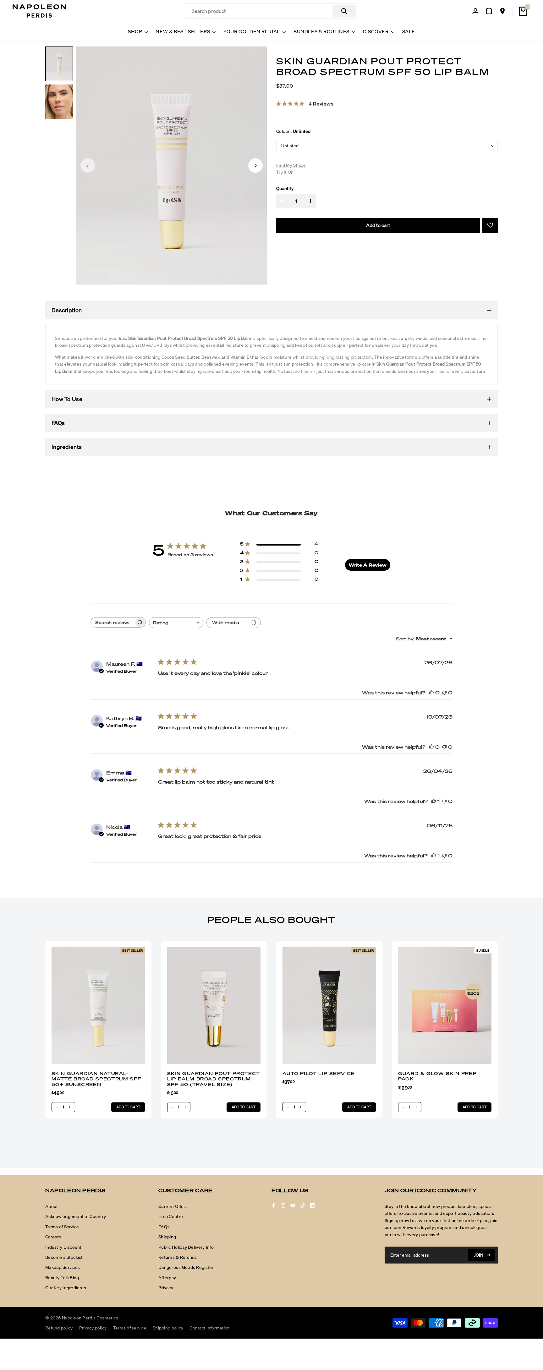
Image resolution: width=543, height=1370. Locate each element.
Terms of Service (62, 1226)
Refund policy (59, 1327)
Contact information (209, 1327)
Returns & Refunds (177, 1257)
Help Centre (170, 1216)
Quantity (284, 188)
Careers (53, 1236)
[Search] (344, 11)
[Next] (255, 165)
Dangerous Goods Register (186, 1267)
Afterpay (167, 1277)
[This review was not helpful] (444, 692)
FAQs (163, 1226)
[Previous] (87, 165)
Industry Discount (63, 1247)
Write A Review (368, 565)
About (51, 1206)
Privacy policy (93, 1327)
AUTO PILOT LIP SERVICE (318, 1073)
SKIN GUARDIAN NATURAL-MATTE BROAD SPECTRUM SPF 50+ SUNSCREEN (97, 1078)
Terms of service (129, 1327)
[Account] (475, 11)
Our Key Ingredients (65, 1287)
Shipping (167, 1236)
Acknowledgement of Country (75, 1216)
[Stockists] (502, 11)
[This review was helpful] (431, 692)
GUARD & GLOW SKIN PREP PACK (437, 1076)
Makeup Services (62, 1267)
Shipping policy (168, 1327)
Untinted (290, 145)
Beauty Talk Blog (62, 1277)
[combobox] (176, 622)
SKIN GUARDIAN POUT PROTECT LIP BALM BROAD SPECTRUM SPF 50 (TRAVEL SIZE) (213, 1078)
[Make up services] (489, 11)
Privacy (165, 1287)
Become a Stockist (64, 1257)
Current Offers (173, 1206)
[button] (490, 225)
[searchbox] (112, 622)
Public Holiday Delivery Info (186, 1247)
